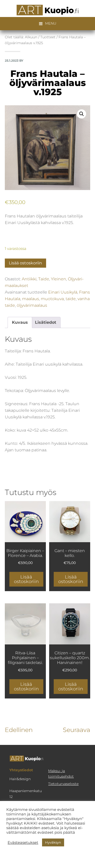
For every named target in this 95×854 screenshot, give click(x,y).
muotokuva (52, 298)
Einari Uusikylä (62, 292)
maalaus (30, 298)
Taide (43, 279)
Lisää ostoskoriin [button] (26, 579)
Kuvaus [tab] (20, 322)
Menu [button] (50, 23)
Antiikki (29, 279)
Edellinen (19, 729)
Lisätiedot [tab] (45, 322)
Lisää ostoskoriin (25, 263)
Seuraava (76, 729)
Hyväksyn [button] (53, 842)
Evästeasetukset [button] (23, 842)
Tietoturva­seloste (63, 783)
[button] (81, 113)
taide (71, 298)
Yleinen (58, 279)
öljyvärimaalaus (32, 305)
